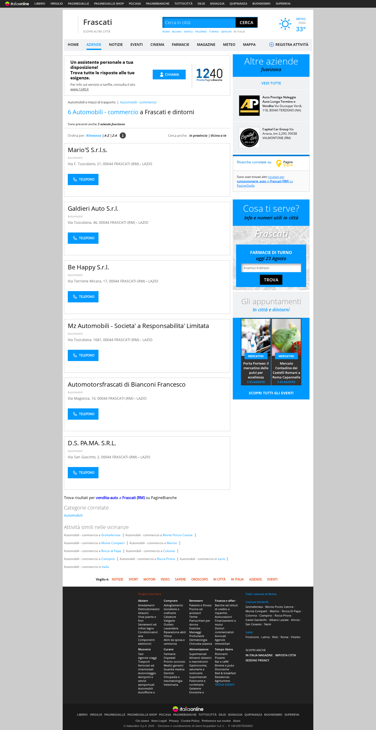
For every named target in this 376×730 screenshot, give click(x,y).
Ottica (168, 636)
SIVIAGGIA (217, 3)
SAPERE (180, 579)
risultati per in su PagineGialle (265, 181)
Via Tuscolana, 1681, (85, 339)
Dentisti (169, 673)
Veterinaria (171, 684)
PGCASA (135, 3)
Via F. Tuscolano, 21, (85, 163)
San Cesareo (254, 624)
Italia (105, 567)
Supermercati (198, 654)
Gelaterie (195, 688)
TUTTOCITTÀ (183, 3)
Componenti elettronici (146, 642)
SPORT (133, 579)
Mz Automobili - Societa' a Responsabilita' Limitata (138, 325)
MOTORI (149, 579)
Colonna (169, 551)
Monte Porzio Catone (178, 535)
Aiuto (236, 720)
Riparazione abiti (175, 632)
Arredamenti (146, 605)
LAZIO (147, 163)
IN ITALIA (239, 31)
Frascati (97, 22)
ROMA (166, 31)
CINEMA (157, 44)
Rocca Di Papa (291, 611)
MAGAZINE (206, 44)
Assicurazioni (223, 617)
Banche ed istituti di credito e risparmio (226, 609)
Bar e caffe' (222, 661)
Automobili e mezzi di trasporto (92, 102)
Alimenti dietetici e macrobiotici (200, 659)
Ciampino (108, 559)
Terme (193, 617)
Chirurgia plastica (200, 644)
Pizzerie (220, 658)
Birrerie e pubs (224, 665)
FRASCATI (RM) (127, 163)
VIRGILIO (56, 3)
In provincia (198, 135)
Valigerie (169, 620)
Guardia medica (174, 669)
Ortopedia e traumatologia (173, 679)
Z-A (114, 135)
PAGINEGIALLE (78, 3)
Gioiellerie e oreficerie (171, 611)
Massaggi (195, 632)
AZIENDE (93, 44)
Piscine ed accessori (196, 611)
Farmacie (169, 654)
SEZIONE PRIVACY (257, 660)
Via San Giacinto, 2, (84, 456)
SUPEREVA (283, 3)
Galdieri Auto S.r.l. (93, 208)
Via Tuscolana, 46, (83, 222)
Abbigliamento (173, 605)
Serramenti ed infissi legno (147, 626)
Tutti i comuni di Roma (261, 594)
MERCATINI (256, 356)
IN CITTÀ (219, 579)
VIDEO (165, 579)
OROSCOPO (199, 579)
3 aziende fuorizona (111, 124)
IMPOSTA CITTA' (285, 655)
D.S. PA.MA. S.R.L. (92, 443)
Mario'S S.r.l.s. (87, 149)
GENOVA (226, 31)
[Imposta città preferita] (70, 23)
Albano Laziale (279, 620)
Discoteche (222, 669)
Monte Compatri (113, 543)
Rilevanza (93, 135)
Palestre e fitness (200, 605)
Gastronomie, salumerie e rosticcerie (198, 669)
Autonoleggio (147, 673)
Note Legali (159, 720)
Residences (222, 677)
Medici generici (173, 665)
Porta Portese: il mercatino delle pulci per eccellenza (256, 370)
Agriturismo (222, 681)
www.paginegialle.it (288, 163)
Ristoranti (221, 654)
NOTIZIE (116, 44)
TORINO (214, 31)
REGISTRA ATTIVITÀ (291, 44)
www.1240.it (79, 89)
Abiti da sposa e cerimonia (174, 642)
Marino (172, 543)
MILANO (177, 31)
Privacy (174, 720)
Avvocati (220, 636)
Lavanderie (171, 628)
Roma (284, 637)
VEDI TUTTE (271, 83)
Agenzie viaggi (147, 658)
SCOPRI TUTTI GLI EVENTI (271, 392)
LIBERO (40, 3)
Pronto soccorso (174, 661)
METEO (229, 44)
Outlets (168, 624)
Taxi (140, 654)
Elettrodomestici (149, 609)
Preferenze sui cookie (216, 720)
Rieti (275, 637)
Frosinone (252, 637)
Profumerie (196, 636)
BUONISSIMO (261, 3)
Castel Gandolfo (256, 620)
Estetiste (194, 628)
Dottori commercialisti (224, 630)
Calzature (170, 617)
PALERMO (201, 31)
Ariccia (295, 620)
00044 (108, 163)
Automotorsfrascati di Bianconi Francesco (127, 384)
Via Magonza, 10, (82, 398)
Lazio (221, 559)
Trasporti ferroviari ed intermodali (146, 665)
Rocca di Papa (111, 551)
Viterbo (296, 637)
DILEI (201, 3)
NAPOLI (188, 31)
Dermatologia (198, 640)
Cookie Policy (190, 720)
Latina (265, 637)
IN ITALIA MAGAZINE (259, 655)
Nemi (267, 624)
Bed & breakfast (225, 673)
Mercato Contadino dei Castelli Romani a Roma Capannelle (286, 370)
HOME (73, 44)
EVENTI (136, 44)
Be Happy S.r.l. (88, 267)
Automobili (75, 158)
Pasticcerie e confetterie (197, 682)
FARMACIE (180, 44)
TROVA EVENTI (224, 684)
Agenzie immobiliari (222, 642)
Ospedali (169, 658)
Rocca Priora (166, 559)
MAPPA (249, 44)
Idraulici (143, 613)
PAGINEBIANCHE (157, 3)
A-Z (106, 135)
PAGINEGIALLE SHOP (109, 3)
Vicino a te (218, 135)
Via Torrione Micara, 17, (88, 281)
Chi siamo (142, 720)
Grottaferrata (110, 535)
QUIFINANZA (238, 3)
